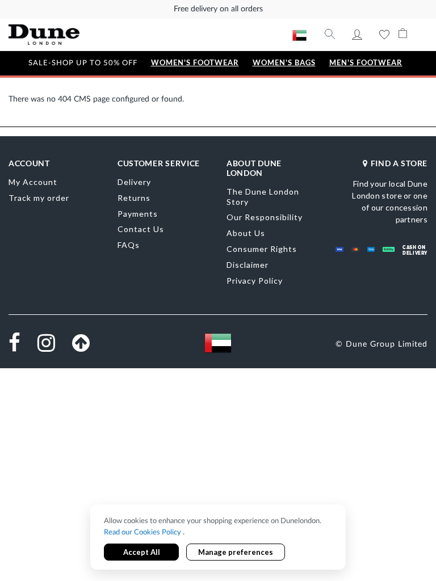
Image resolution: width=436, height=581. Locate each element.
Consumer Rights (262, 249)
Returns (134, 198)
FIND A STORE (399, 163)
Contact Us (141, 229)
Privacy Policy (255, 280)
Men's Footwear (366, 62)
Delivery (134, 182)
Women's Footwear (195, 62)
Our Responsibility (265, 217)
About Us (246, 233)
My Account (357, 35)
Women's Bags (284, 62)
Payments (138, 213)
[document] (218, 538)
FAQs (129, 245)
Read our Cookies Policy (143, 532)
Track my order (39, 198)
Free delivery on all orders (218, 9)
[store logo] (44, 34)
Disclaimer (248, 265)
